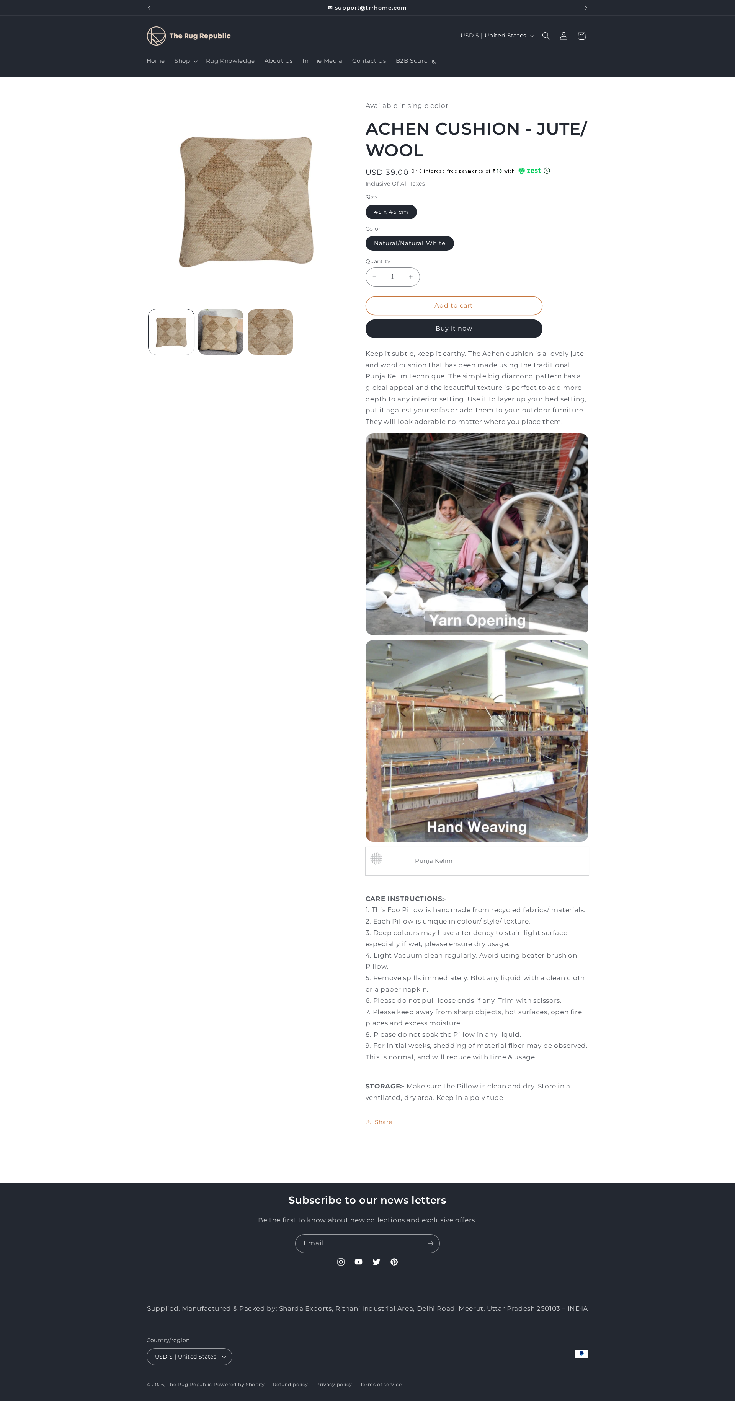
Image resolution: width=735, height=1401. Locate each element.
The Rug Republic (189, 1384)
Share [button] (383, 1121)
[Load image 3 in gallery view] (270, 332)
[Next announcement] (586, 7)
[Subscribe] (430, 1243)
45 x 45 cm (391, 211)
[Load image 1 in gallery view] (171, 332)
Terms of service (381, 1384)
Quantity (378, 261)
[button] (185, 61)
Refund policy (291, 1384)
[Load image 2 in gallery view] (220, 332)
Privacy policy (334, 1384)
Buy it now (454, 328)
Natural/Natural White (410, 242)
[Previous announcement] (148, 7)
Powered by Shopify (239, 1384)
